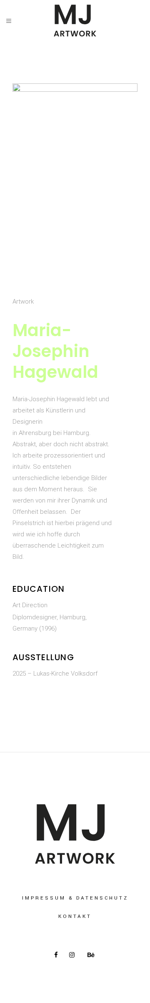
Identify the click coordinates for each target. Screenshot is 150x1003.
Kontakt (75, 916)
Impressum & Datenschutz (75, 898)
